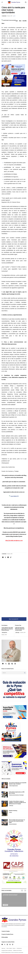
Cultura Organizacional (13, 785)
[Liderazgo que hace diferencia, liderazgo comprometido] (20, 629)
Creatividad (4, 15)
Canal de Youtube (6, 931)
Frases (10, 812)
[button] (2, 2)
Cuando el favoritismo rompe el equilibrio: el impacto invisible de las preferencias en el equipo (17, 802)
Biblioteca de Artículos (17, 950)
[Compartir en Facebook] (3, 557)
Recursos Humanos (12, 824)
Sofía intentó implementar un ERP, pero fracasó (17, 792)
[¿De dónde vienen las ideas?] (14, 900)
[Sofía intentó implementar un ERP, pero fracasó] (5, 794)
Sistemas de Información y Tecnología (16, 795)
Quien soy (3, 948)
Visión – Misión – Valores (10, 948)
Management (4, 632)
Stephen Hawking (13, 810)
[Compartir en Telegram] (8, 557)
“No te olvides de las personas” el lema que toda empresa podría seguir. (17, 821)
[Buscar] (25, 672)
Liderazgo (17, 632)
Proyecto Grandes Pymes (7, 934)
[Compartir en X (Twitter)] (5, 557)
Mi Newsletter (5, 937)
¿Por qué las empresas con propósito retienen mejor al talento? (17, 783)
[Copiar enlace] (10, 557)
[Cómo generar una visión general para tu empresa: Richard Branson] (8, 629)
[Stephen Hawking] (5, 813)
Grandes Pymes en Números (7, 950)
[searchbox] (13, 672)
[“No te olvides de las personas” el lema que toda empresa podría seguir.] (5, 822)
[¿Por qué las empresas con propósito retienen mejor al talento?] (5, 785)
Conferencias (19, 948)
